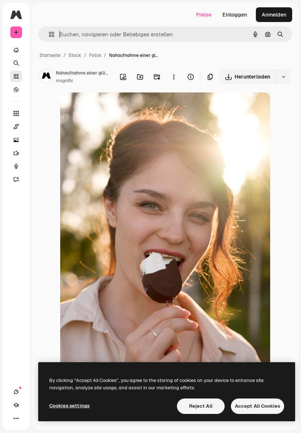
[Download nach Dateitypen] (283, 76)
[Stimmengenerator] (16, 166)
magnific (64, 81)
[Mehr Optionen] (173, 76)
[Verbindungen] (16, 392)
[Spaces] (16, 126)
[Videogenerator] (16, 153)
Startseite (50, 55)
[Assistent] (16, 179)
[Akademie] (16, 405)
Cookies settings (69, 406)
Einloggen (234, 14)
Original (107, 106)
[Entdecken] (16, 89)
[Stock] (16, 76)
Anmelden (274, 14)
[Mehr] (16, 418)
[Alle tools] (16, 113)
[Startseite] (16, 50)
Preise (203, 14)
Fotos (95, 55)
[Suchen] (16, 63)
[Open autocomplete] (49, 34)
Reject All (201, 406)
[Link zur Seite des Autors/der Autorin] (46, 77)
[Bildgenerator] (16, 140)
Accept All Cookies (257, 406)
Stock (75, 55)
